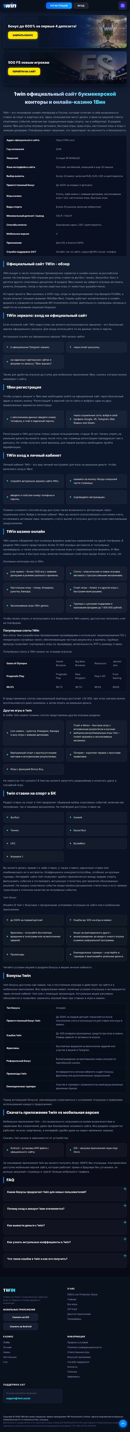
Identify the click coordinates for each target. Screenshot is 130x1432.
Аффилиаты (73, 1376)
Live (5, 1362)
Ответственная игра (78, 1352)
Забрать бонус (23, 35)
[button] (123, 1423)
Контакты (72, 1366)
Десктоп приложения (79, 1314)
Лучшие (7, 1347)
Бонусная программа (79, 1357)
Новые (6, 1352)
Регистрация (59, 5)
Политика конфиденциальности (84, 1347)
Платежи (72, 1371)
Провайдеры (74, 1319)
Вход (81, 5)
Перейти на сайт (24, 71)
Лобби (6, 1342)
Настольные (9, 1357)
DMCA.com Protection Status (82, 1294)
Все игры (72, 1304)
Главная (71, 1299)
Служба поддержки (78, 1362)
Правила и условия (77, 1342)
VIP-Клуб (72, 1309)
